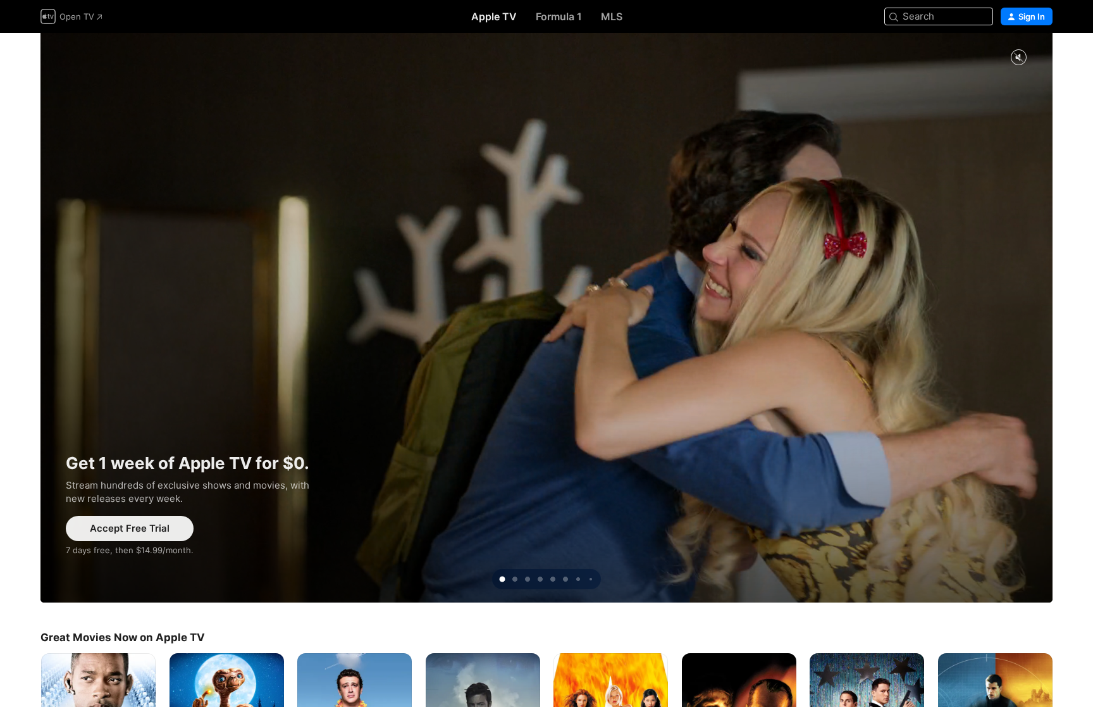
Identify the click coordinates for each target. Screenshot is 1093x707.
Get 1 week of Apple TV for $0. (546, 318)
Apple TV (494, 16)
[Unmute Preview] (1018, 58)
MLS (611, 16)
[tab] (502, 579)
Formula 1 (559, 16)
